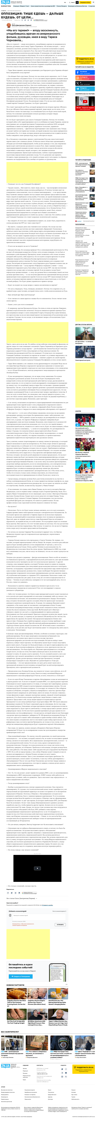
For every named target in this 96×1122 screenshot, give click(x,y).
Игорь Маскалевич (81, 1057)
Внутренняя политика (6, 1090)
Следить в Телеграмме (22, 976)
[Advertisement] (37, 172)
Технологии (51, 1092)
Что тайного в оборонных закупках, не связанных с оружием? (81, 172)
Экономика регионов (6, 1101)
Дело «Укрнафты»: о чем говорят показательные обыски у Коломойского (82, 189)
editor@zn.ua (45, 1081)
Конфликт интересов (30, 1094)
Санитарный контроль (82, 360)
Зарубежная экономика (31, 1092)
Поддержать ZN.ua (85, 2)
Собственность (75, 1099)
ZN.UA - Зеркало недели (85, 108)
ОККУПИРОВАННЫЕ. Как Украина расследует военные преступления (81, 197)
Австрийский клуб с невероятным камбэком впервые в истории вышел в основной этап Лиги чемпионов (84, 431)
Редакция (25, 1071)
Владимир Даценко (32, 1057)
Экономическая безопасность (32, 1097)
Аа (77, 2)
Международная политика (8, 1092)
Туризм (73, 1097)
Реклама (25, 1073)
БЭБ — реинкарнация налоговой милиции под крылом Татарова (82, 164)
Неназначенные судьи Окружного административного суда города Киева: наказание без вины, (82, 206)
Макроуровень (5, 1094)
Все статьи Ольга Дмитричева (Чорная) (21, 898)
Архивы (25, 1068)
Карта (24, 1079)
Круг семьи (74, 1094)
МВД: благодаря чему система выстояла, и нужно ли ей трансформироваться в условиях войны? (82, 181)
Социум (73, 1090)
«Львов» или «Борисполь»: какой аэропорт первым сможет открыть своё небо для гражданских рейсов (82, 244)
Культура (50, 1099)
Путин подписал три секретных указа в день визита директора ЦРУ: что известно (82, 253)
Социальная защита (30, 1090)
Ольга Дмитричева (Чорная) (21, 25)
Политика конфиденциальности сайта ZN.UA (83, 1116)
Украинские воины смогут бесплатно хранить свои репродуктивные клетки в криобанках (81, 215)
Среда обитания (52, 1094)
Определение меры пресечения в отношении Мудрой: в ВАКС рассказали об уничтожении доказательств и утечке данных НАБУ (82, 232)
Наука (49, 1090)
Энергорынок (4, 1097)
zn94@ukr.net (40, 1077)
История (73, 1092)
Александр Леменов (8, 1057)
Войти (73, 2)
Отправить (60, 924)
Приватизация (5, 1099)
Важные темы (6, 6)
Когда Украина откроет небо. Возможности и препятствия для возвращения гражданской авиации (82, 262)
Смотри (78, 411)
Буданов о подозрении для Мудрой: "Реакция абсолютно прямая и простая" (82, 272)
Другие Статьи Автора (83, 324)
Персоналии (28, 1099)
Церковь (50, 1097)
